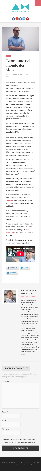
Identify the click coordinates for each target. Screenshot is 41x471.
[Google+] (17, 18)
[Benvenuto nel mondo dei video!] (20, 38)
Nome (5, 412)
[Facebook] (13, 18)
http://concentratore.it (28, 296)
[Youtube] (27, 18)
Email (4, 421)
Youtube (9, 200)
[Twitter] (24, 18)
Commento (6, 381)
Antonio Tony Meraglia (16, 74)
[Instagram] (20, 18)
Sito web (5, 429)
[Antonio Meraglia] (20, 7)
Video (9, 56)
